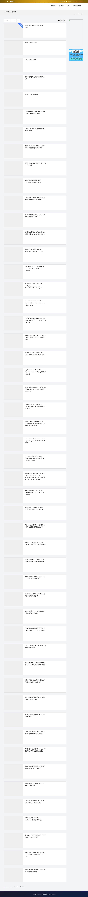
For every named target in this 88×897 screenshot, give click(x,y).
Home (75, 13)
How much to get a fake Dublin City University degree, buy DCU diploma (34, 492)
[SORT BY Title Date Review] (7, 20)
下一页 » (22, 886)
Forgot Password (78, 1)
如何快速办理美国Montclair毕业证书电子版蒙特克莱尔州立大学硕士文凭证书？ (35, 337)
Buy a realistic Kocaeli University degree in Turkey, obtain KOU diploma (34, 268)
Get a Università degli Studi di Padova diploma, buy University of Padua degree (35, 303)
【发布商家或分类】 (77, 6)
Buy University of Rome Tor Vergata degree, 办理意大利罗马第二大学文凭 (35, 372)
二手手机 (81, 13)
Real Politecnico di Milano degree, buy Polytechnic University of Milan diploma (35, 320)
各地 (68, 6)
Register (69, 1)
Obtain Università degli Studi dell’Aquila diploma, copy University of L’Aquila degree (33, 286)
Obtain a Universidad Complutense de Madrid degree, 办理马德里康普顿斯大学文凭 (35, 389)
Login (63, 1)
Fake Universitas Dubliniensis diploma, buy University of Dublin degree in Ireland (35, 458)
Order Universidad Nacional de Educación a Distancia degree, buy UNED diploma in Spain (35, 423)
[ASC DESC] (13, 20)
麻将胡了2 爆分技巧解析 (31, 94)
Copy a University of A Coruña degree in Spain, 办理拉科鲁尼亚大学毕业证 (35, 406)
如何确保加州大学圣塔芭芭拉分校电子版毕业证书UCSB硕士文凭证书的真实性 (35, 854)
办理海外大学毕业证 (30, 60)
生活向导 (61, 6)
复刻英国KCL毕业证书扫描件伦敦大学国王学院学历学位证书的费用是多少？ (35, 751)
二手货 (78, 13)
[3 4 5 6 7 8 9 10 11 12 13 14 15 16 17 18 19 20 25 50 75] (18, 20)
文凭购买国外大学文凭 (31, 42)
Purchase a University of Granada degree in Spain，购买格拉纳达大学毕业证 (35, 441)
